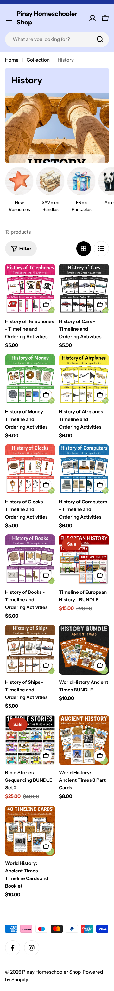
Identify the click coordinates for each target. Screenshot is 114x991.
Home (12, 60)
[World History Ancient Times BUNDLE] (84, 650)
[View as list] (101, 248)
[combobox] (57, 39)
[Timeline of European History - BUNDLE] (84, 559)
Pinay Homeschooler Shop (46, 18)
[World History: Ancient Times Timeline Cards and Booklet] (30, 831)
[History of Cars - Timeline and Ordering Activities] (84, 289)
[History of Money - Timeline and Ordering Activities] (30, 379)
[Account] (92, 18)
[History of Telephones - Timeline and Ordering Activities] (30, 289)
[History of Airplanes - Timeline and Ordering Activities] (84, 379)
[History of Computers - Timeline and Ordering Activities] (84, 469)
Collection (38, 60)
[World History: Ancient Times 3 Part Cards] (84, 740)
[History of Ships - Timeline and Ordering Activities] (30, 650)
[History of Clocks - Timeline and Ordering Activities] (30, 469)
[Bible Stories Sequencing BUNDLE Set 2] (30, 740)
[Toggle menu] (9, 18)
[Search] (100, 39)
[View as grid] (83, 248)
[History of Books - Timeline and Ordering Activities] (30, 559)
